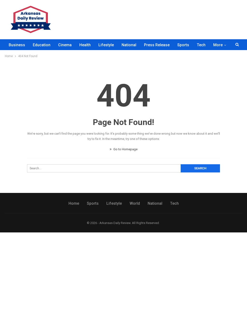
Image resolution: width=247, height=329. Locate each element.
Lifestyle (106, 45)
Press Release (157, 45)
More (218, 45)
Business (17, 45)
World (135, 203)
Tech (201, 45)
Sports (183, 45)
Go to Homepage (125, 149)
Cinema (65, 45)
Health (85, 45)
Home (74, 203)
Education (41, 45)
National (129, 45)
